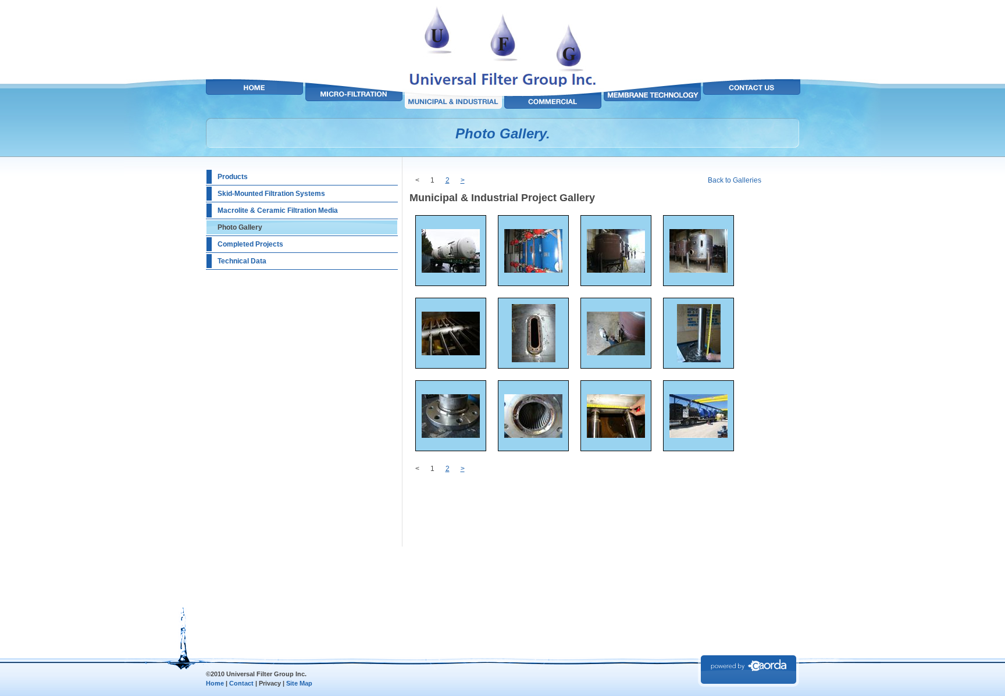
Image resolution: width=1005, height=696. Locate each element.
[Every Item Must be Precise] (616, 435)
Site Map (299, 683)
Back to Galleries (734, 180)
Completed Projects (250, 244)
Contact (241, 683)
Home (215, 683)
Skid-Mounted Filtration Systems (271, 194)
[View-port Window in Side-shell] (533, 360)
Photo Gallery (240, 227)
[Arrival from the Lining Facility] (451, 270)
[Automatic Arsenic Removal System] (533, 270)
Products (233, 177)
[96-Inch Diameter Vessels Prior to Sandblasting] (698, 270)
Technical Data (242, 261)
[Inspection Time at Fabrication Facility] (616, 270)
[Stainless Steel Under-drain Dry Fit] (451, 353)
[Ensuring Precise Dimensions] (699, 360)
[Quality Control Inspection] (616, 353)
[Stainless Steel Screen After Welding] (451, 435)
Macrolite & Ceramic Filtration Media (278, 210)
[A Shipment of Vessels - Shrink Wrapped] (698, 435)
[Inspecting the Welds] (533, 435)
